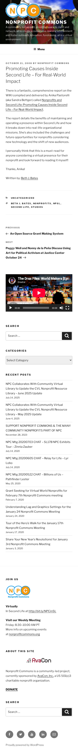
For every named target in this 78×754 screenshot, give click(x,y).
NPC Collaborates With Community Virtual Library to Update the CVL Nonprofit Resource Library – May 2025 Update (36, 409)
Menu (41, 49)
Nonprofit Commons (36, 22)
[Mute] (61, 308)
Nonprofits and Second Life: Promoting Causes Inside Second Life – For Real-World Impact (36, 104)
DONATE (12, 689)
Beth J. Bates (29, 178)
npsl (57, 203)
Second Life (20, 207)
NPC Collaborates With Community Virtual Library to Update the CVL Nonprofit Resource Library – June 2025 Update (36, 388)
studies (37, 207)
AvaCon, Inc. (45, 676)
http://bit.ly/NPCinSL (42, 611)
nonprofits (42, 203)
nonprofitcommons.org (24, 634)
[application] (39, 293)
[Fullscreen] (67, 308)
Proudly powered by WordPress (25, 744)
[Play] (10, 308)
